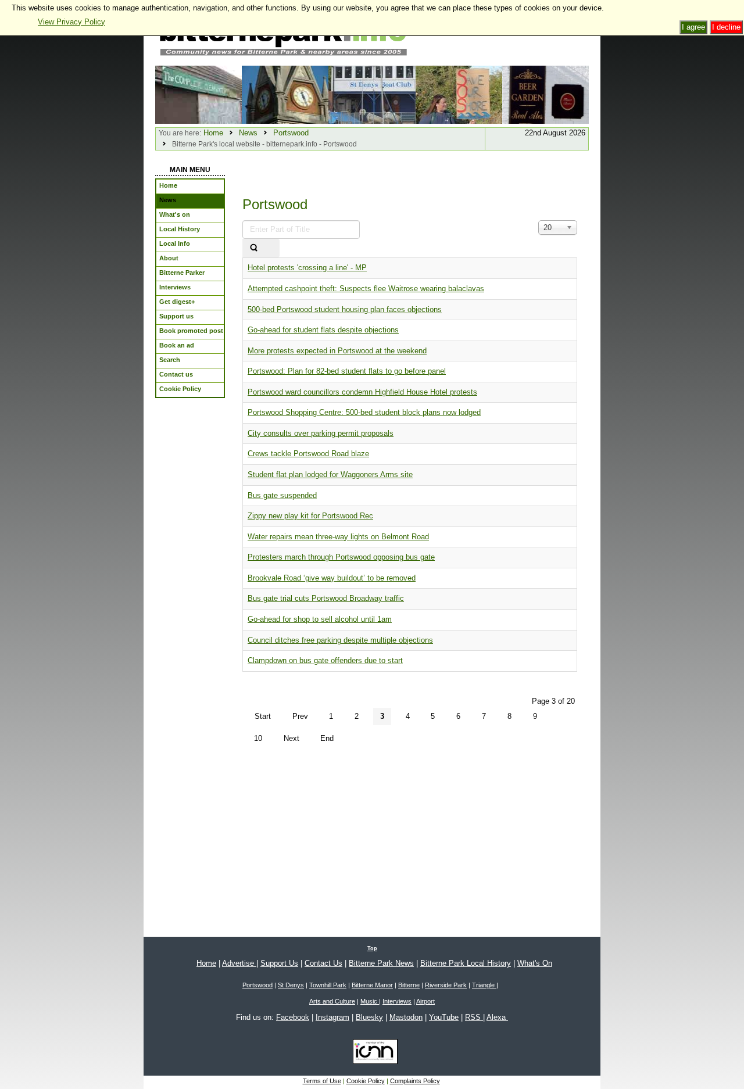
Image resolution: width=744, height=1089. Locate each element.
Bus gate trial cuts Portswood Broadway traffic (326, 598)
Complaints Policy (415, 1080)
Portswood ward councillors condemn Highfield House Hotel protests (362, 392)
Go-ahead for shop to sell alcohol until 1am (320, 619)
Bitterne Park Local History (465, 963)
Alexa (497, 1017)
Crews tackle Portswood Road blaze (308, 453)
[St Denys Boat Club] (371, 93)
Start (263, 716)
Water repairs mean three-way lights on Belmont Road (338, 536)
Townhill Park (327, 984)
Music (369, 1001)
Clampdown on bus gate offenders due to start (325, 660)
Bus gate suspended (282, 495)
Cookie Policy (365, 1080)
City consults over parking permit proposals (321, 433)
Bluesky (369, 1017)
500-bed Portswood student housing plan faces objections (345, 309)
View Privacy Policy (71, 21)
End (327, 738)
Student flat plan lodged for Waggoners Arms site (330, 474)
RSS (474, 1017)
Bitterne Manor (372, 984)
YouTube (444, 1017)
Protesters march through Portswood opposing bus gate (341, 557)
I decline (726, 27)
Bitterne (409, 984)
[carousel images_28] (198, 93)
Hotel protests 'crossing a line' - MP (307, 267)
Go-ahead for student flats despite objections (323, 329)
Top (372, 948)
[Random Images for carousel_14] (545, 93)
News (248, 132)
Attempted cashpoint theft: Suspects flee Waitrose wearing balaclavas (366, 288)
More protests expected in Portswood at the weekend (337, 350)
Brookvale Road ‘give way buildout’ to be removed (332, 578)
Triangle (484, 984)
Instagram (332, 1017)
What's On (534, 963)
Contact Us (323, 963)
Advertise (239, 963)
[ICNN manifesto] (372, 1053)
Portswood (291, 132)
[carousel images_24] (285, 93)
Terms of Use (322, 1080)
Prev (300, 716)
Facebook (292, 1017)
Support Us (279, 963)
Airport (425, 1001)
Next (291, 738)
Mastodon (406, 1017)
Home (213, 132)
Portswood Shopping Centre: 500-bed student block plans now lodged (364, 412)
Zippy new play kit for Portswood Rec (310, 515)
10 (258, 738)
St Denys (291, 984)
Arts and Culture (332, 1001)
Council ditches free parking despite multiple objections (340, 640)
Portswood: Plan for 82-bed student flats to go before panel (347, 371)
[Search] (253, 248)
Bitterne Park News (381, 963)
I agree (693, 27)
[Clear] (272, 248)
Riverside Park (446, 984)
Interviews (397, 1001)
